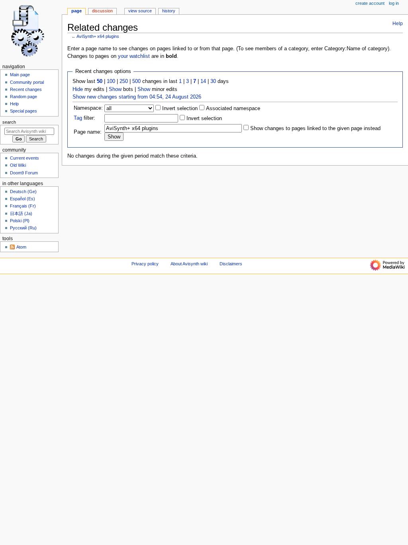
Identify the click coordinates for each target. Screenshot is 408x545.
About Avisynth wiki (189, 263)
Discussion (102, 10)
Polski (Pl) (19, 220)
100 (111, 81)
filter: (84, 118)
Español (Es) (22, 198)
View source (140, 10)
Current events (24, 158)
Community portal (27, 82)
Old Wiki (18, 165)
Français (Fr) (23, 205)
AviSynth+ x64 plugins (97, 36)
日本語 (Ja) (21, 213)
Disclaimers (231, 263)
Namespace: (88, 108)
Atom (21, 247)
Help (397, 23)
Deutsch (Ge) (23, 191)
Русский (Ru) (23, 227)
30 (213, 81)
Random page (23, 96)
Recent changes (26, 89)
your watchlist (134, 56)
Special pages (23, 111)
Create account (369, 3)
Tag (78, 118)
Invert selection (179, 108)
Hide (78, 89)
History (168, 10)
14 (203, 81)
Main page (20, 74)
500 (136, 81)
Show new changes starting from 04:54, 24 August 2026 (137, 97)
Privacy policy (145, 263)
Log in (394, 3)
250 (124, 81)
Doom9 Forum (24, 172)
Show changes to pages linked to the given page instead (315, 128)
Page (76, 10)
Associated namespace (232, 108)
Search (9, 122)
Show (115, 89)
